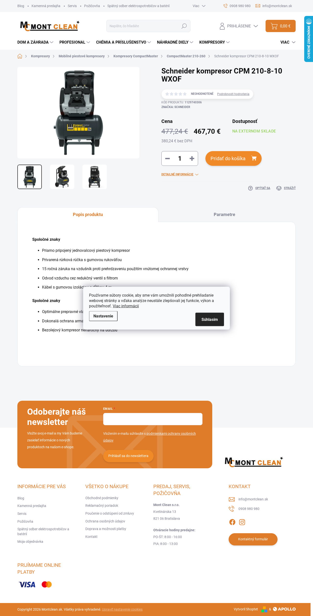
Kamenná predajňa (46, 6)
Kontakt (91, 537)
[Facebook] (232, 521)
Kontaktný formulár (253, 539)
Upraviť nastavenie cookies (122, 609)
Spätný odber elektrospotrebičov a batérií (138, 6)
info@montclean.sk (253, 499)
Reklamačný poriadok (101, 505)
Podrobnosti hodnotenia (233, 94)
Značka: (175, 107)
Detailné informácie (177, 174)
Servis (72, 6)
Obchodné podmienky (101, 498)
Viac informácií (126, 305)
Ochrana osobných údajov (105, 521)
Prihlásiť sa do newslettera (128, 456)
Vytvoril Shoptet (246, 609)
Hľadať (184, 26)
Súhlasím (209, 319)
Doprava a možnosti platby (105, 529)
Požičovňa (92, 6)
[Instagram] (242, 521)
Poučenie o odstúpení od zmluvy (109, 513)
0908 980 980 (248, 509)
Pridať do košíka (228, 158)
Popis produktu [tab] (88, 214)
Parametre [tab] (224, 214)
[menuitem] (36, 42)
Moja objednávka (30, 542)
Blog (20, 6)
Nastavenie (103, 316)
